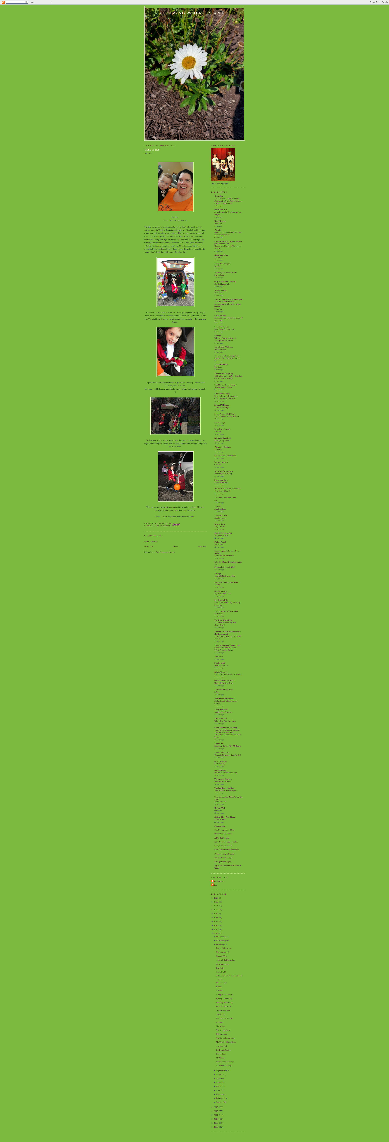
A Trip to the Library (224, 994)
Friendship (218, 309)
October (219, 944)
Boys (159, 526)
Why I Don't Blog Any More (225, 721)
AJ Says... (218, 573)
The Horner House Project (225, 384)
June (218, 1082)
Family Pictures (220, 509)
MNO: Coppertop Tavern (223, 650)
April (218, 1090)
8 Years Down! (219, 275)
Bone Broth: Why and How (224, 329)
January (219, 1102)
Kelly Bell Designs (222, 263)
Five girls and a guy (222, 861)
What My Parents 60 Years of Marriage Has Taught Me (225, 339)
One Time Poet (220, 761)
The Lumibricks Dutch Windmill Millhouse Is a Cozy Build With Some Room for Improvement (228, 200)
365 (154, 526)
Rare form (218, 367)
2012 (216, 1111)
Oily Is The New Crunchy (225, 281)
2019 (216, 913)
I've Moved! (218, 544)
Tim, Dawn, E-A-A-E (223, 845)
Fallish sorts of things (225, 1061)
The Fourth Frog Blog (223, 373)
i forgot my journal (221, 535)
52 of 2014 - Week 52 (222, 491)
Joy (215, 500)
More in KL (218, 292)
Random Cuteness (221, 482)
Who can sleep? (222, 952)
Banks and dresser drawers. (224, 555)
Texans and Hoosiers (223, 778)
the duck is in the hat (223, 532)
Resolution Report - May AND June (227, 746)
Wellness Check (220, 801)
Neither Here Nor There (224, 816)
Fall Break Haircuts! (224, 1018)
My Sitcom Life (221, 599)
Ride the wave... (220, 518)
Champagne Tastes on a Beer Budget (226, 552)
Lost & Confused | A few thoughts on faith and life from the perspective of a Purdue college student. (228, 303)
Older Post (202, 546)
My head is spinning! (223, 857)
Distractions (219, 524)
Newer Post (148, 546)
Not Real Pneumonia (221, 284)
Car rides (217, 464)
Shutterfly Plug (219, 763)
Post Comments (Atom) (165, 552)
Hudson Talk (219, 807)
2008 (216, 1126)
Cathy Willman (218, 881)
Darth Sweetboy (220, 349)
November (220, 940)
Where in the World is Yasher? (227, 488)
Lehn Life (218, 743)
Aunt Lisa (218, 656)
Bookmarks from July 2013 (224, 567)
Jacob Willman (221, 364)
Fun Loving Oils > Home (224, 829)
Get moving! (219, 422)
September (220, 1070)
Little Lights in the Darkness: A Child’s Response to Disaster (225, 397)
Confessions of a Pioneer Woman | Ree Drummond (228, 242)
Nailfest (219, 990)
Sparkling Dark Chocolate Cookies (226, 358)
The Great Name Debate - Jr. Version (227, 674)
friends (175, 526)
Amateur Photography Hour (226, 582)
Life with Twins (220, 515)
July (218, 1078)
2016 (216, 925)
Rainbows (218, 449)
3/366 (216, 692)
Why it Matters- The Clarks (226, 611)
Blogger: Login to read (224, 853)
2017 (216, 921)
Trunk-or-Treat (152, 149)
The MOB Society (222, 393)
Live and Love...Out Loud (225, 497)
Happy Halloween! (223, 948)
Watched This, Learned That (224, 576)
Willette (217, 229)
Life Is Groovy (220, 671)
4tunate (217, 335)
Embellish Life (220, 718)
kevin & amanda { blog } (224, 413)
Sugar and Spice (221, 479)
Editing (217, 584)
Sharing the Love (223, 1030)
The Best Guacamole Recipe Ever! (226, 416)
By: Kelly (217, 266)
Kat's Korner (220, 220)
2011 (216, 1115)
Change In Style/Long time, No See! (227, 755)
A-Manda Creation (222, 437)
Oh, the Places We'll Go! (224, 680)
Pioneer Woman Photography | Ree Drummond (227, 632)
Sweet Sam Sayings (221, 407)
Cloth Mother (220, 315)
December (218, 223)
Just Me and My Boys (223, 689)
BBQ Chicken (219, 526)
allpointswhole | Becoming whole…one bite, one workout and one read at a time (226, 730)
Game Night (221, 971)
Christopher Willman (223, 346)
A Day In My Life (221, 837)
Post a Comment (151, 541)
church (166, 526)
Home (175, 546)
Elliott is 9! (218, 257)
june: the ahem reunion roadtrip (225, 772)
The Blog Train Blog (223, 620)
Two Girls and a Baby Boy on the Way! (228, 798)
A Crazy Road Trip (223, 1065)
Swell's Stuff (219, 662)
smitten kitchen (220, 209)
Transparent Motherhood (225, 455)
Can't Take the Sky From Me (226, 849)
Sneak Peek (220, 1014)
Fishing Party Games (222, 440)
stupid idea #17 (220, 770)
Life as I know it (221, 462)
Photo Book (218, 613)
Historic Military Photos (223, 387)
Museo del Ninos (223, 1010)
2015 (216, 929)
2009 (216, 1122)
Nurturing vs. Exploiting (223, 473)
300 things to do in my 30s (225, 272)
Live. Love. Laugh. (222, 429)
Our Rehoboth (220, 591)
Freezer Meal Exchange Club (226, 355)
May (218, 1086)
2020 (216, 909)
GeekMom (218, 195)
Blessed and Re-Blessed (224, 698)
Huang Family (220, 290)
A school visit (221, 1045)
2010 (216, 1119)
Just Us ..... (218, 506)
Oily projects (221, 1034)
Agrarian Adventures (223, 470)
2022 (216, 901)
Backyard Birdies (223, 1049)
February (220, 1098)
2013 (216, 1107)
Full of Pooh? (220, 541)
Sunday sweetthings (224, 998)
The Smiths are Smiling (224, 787)
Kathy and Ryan (221, 254)
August (219, 1074)
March (219, 1094)
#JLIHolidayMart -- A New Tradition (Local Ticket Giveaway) (228, 377)
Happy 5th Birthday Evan (223, 683)
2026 (216, 897)
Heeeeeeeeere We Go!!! (222, 781)
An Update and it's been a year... (226, 790)
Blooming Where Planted (194, 12)
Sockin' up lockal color (225, 1038)
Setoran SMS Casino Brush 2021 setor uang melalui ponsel (228, 233)
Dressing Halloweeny (225, 1002)
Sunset (219, 986)
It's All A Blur (219, 819)
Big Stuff (220, 967)
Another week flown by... (223, 712)
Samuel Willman (221, 404)
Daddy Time (221, 1053)
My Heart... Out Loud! (222, 593)
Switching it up (222, 963)
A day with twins (221, 709)
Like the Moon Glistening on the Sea (228, 563)
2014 (216, 933)
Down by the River (221, 665)
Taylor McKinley (221, 326)
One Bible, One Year (223, 833)
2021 (216, 905)
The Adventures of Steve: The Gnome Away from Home (226, 646)
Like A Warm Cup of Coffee (226, 841)
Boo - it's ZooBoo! (223, 1006)
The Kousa (220, 1026)
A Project (220, 1022)
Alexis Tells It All (221, 752)
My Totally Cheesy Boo (226, 1042)
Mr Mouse (220, 1057)
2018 (216, 917)
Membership (219, 825)
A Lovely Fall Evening (225, 960)
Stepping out (221, 982)
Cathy (214, 884)
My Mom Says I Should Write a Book (227, 866)
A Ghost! (217, 431)
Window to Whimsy (222, 446)
